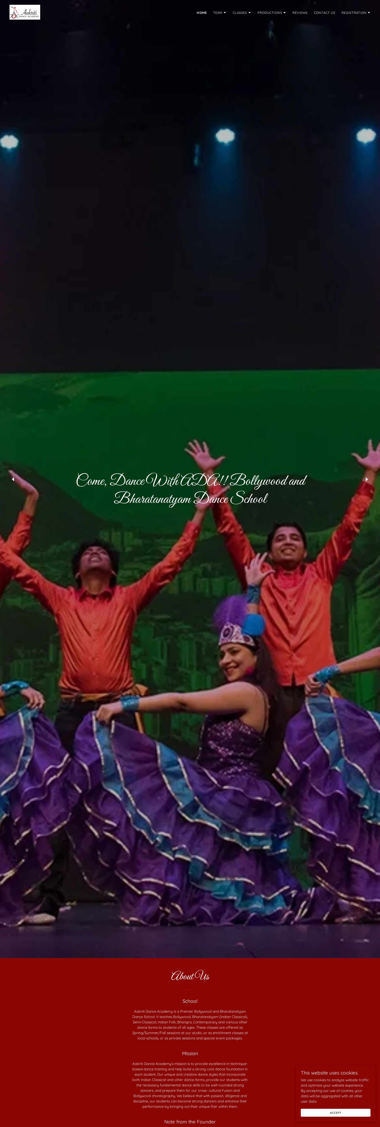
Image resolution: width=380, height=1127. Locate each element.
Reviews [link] (300, 13)
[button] (219, 12)
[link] (25, 12)
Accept (335, 1113)
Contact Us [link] (324, 13)
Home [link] (202, 13)
